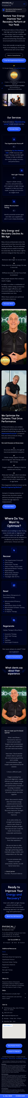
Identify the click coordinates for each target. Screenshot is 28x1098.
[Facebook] (18, 942)
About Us (5, 954)
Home (4, 951)
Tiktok (15, 942)
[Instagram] (3, 942)
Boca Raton (5, 972)
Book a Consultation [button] (14, 55)
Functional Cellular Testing (9, 962)
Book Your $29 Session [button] (14, 916)
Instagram (7, 942)
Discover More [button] (14, 129)
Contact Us (5, 967)
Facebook (22, 942)
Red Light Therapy (7, 970)
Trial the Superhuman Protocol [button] (14, 60)
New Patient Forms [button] (14, 1045)
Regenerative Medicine (8, 964)
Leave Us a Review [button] (14, 1051)
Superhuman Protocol (8, 959)
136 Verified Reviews (20, 68)
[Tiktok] (12, 942)
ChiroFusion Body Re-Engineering (11, 957)
